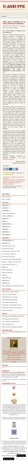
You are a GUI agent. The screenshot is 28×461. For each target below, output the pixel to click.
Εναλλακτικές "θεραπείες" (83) (11, 251)
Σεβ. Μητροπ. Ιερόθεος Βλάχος (10, 291)
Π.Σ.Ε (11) (4, 275)
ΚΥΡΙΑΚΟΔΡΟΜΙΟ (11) (8, 240)
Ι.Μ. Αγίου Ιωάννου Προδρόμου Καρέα (12, 327)
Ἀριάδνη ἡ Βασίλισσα (16, 355)
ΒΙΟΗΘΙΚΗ (5, 218)
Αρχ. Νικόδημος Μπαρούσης (9, 299)
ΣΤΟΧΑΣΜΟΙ (5, 210)
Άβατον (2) (5, 267)
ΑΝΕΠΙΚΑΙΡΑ (5, 232)
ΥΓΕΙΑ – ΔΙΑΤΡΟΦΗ (7, 216)
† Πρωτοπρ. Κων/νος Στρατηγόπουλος (12, 307)
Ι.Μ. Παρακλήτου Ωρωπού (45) (10, 319)
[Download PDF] (24, 25)
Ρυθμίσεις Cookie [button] (20, 459)
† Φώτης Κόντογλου (7, 310)
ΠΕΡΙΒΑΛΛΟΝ (5, 226)
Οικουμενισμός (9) (7, 272)
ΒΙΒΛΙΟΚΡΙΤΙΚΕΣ (6, 224)
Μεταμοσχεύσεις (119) (8, 246)
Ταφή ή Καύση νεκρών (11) (9, 264)
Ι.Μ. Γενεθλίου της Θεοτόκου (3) (11, 321)
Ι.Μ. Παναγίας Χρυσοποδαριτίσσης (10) (13, 316)
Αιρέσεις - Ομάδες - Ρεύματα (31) (11, 262)
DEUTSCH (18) (6, 283)
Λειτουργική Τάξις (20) (8, 256)
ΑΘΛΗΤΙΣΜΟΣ (5, 234)
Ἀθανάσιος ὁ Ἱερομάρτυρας (11, 352)
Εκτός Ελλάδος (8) (7, 270)
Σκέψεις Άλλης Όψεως (8, 213)
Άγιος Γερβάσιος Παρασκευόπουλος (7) (13, 286)
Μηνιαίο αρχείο (6, 196)
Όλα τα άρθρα (6, 199)
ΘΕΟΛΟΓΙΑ (5, 205)
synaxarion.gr (13, 361)
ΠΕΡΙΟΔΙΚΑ (5, 229)
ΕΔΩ (17, 377)
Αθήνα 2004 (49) (6, 278)
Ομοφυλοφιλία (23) (7, 248)
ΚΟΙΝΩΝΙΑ (5, 208)
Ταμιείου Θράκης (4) (8, 324)
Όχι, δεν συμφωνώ (8, 459)
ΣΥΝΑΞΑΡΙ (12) (6, 243)
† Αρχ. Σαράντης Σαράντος (9, 302)
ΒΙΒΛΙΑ (4, 221)
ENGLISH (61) (5, 280)
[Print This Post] (22, 25)
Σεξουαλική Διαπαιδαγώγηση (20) (11, 259)
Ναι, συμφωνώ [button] (21, 455)
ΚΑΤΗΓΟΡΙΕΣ (5, 202)
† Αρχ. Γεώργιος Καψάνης (9, 294)
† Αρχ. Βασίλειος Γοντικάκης (10, 297)
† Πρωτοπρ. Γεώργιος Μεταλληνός (11, 305)
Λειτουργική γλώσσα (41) (9, 254)
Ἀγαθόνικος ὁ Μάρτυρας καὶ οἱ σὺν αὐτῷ (10, 351)
